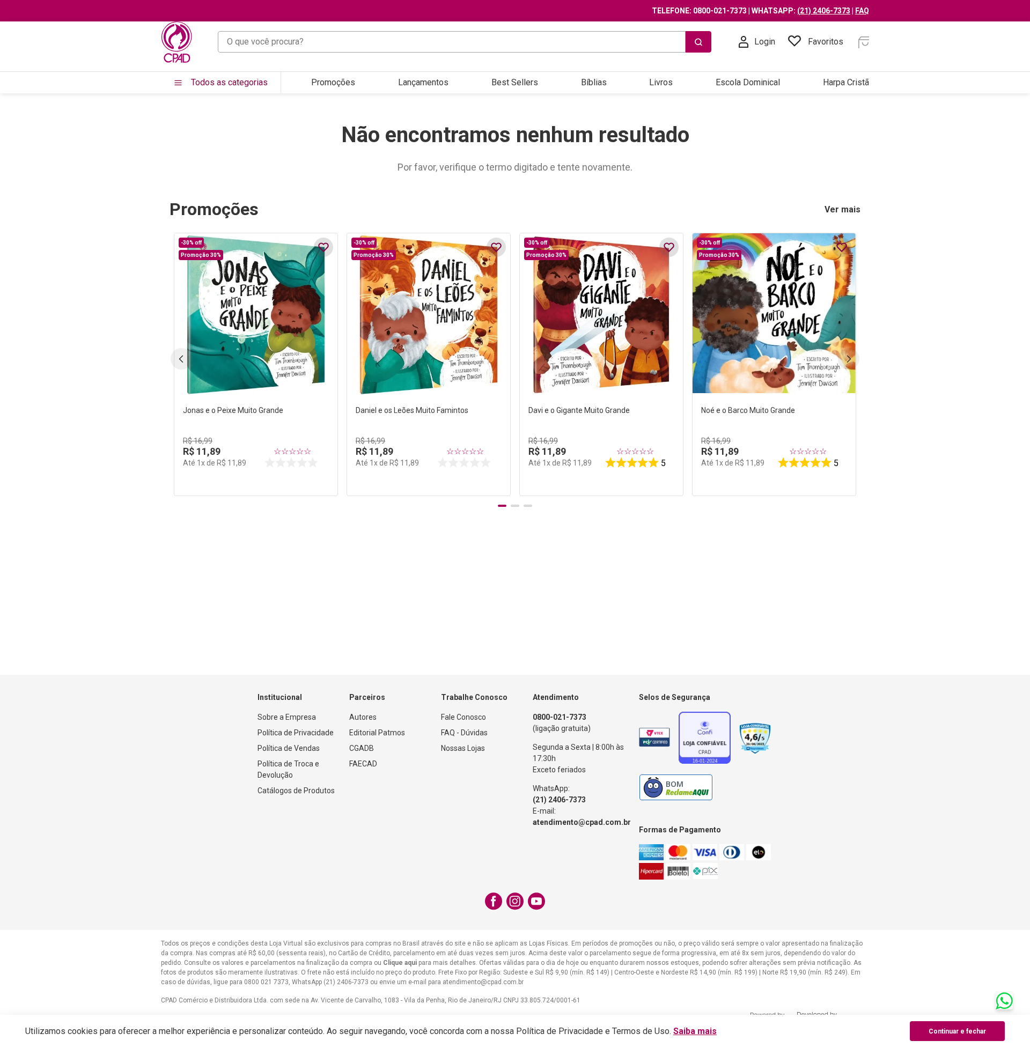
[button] (502, 506)
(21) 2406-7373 (823, 10)
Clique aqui (400, 962)
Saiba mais (695, 1031)
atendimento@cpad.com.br (582, 822)
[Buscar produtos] (698, 42)
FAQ (862, 10)
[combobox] (464, 42)
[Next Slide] (848, 359)
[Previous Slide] (181, 359)
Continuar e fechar (957, 1031)
